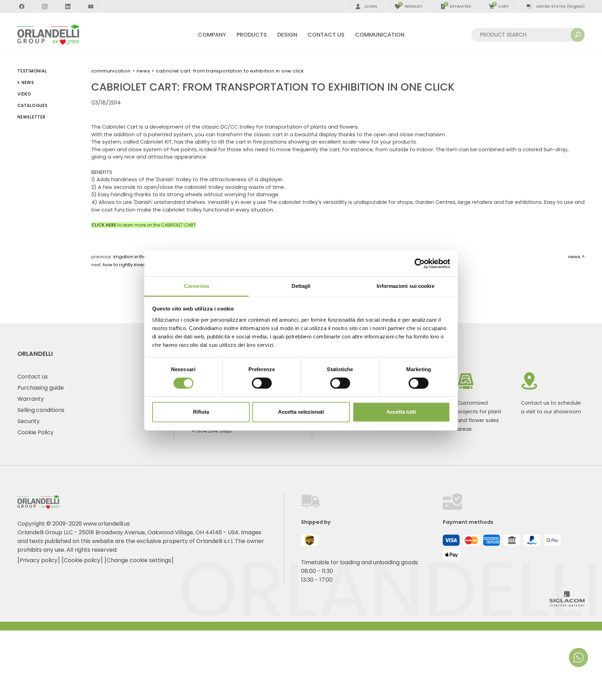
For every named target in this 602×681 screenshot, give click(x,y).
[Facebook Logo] (21, 6)
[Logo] (56, 34)
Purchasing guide (40, 388)
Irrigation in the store (136, 257)
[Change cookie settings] (139, 560)
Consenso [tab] (196, 286)
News (143, 71)
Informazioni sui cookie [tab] (405, 286)
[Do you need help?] (578, 657)
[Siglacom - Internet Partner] (567, 605)
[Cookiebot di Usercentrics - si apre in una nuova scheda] (419, 263)
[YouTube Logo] (90, 6)
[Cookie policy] (82, 560)
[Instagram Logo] (44, 6)
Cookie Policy (35, 432)
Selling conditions (40, 410)
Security (28, 421)
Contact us (32, 377)
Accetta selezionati (301, 412)
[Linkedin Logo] (67, 6)
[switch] (262, 383)
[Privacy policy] (38, 560)
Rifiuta (201, 412)
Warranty (30, 399)
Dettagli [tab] (301, 286)
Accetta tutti (401, 412)
